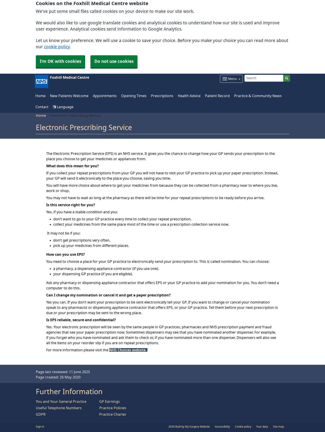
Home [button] (40, 96)
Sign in (40, 426)
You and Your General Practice (61, 401)
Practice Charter (112, 414)
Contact (41, 107)
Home (41, 115)
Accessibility (222, 426)
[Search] (286, 78)
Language (64, 107)
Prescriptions (162, 96)
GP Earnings (109, 401)
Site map (278, 426)
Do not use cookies (114, 61)
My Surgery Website (197, 426)
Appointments (105, 96)
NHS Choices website (128, 350)
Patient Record (217, 96)
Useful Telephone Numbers (59, 408)
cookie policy (57, 47)
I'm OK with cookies (60, 61)
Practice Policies (112, 408)
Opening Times (134, 96)
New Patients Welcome (69, 96)
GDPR (41, 414)
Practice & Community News (258, 96)
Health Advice (189, 96)
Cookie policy (243, 426)
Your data (262, 426)
